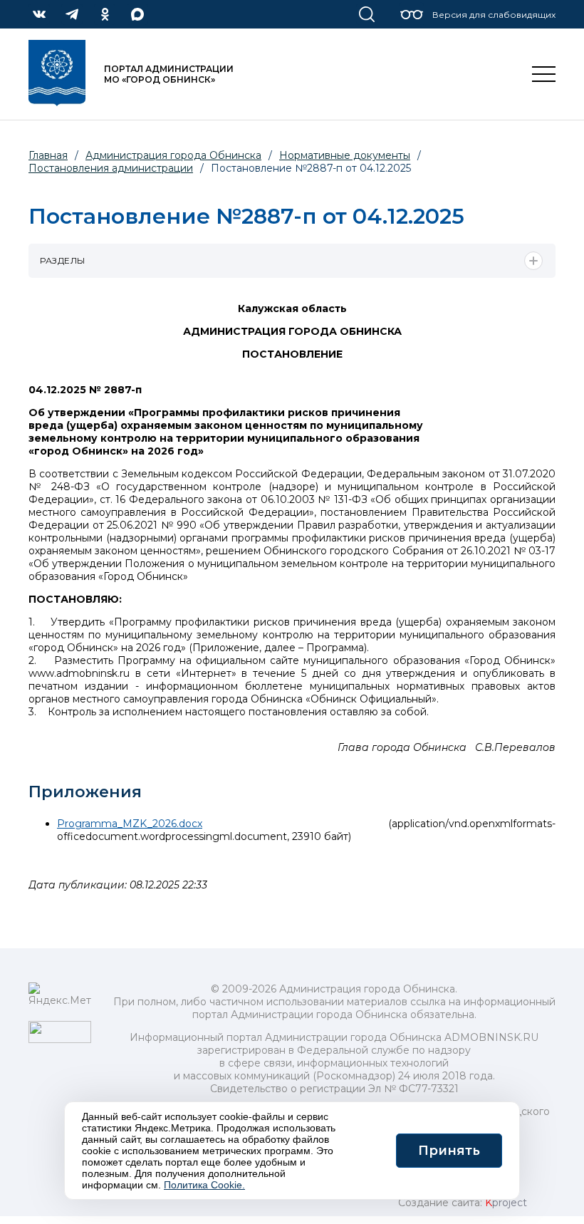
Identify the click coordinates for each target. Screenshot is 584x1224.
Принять (449, 1150)
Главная (48, 155)
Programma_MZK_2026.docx (129, 823)
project (506, 1202)
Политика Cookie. (204, 1185)
